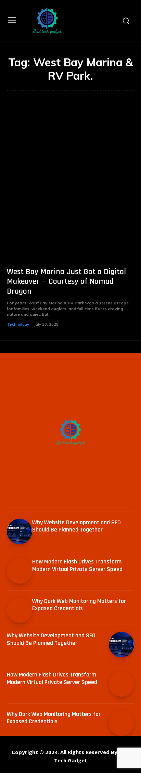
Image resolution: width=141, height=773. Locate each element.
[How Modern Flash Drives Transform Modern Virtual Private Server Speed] (19, 570)
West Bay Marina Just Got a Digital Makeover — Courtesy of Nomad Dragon (66, 282)
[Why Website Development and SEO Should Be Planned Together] (19, 531)
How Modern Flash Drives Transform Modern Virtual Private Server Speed (77, 565)
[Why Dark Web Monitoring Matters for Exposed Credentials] (19, 610)
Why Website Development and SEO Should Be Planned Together (76, 526)
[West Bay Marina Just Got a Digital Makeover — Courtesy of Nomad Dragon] (70, 181)
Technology (18, 324)
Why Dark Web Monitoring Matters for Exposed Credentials (79, 605)
